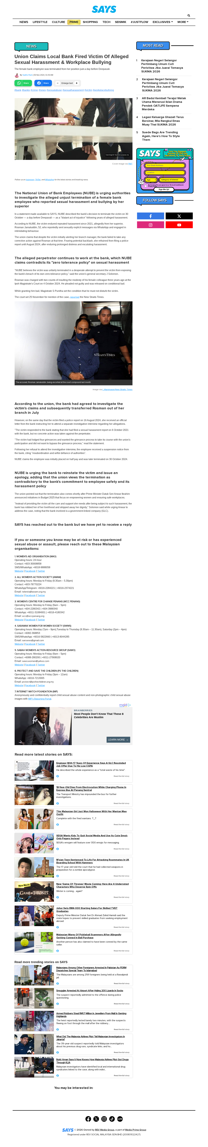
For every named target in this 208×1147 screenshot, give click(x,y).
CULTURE (58, 22)
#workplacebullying (103, 90)
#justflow (139, 22)
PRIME (74, 22)
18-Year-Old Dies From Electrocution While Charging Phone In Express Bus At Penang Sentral (91, 789)
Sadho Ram (27, 75)
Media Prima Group (135, 1129)
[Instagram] (104, 1119)
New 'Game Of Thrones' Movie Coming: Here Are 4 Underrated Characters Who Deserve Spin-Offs (92, 885)
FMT (130, 164)
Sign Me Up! (164, 189)
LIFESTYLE (40, 22)
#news (42, 90)
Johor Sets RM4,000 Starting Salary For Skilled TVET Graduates (87, 910)
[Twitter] (96, 1119)
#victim (88, 90)
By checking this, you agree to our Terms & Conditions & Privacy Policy (165, 185)
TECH (106, 22)
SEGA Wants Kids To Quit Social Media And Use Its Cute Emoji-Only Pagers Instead (92, 837)
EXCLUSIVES (161, 22)
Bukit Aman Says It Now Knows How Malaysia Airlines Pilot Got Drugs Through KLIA (92, 1061)
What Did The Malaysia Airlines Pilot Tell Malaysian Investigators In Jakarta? (90, 1038)
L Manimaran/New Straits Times (117, 390)
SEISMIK (120, 22)
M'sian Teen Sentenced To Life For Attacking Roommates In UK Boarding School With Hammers (92, 861)
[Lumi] (120, 1119)
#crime (34, 90)
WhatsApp (49, 180)
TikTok (38, 180)
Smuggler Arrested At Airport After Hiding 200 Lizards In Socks (89, 990)
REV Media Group (104, 1129)
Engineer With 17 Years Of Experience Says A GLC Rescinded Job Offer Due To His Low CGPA (91, 764)
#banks (26, 90)
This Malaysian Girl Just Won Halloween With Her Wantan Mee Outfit (91, 813)
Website (19, 571)
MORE (182, 22)
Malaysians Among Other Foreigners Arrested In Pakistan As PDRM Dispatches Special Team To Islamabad (91, 969)
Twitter (41, 571)
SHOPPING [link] (90, 22)
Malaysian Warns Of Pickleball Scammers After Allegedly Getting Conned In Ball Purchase (88, 936)
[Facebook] (88, 1119)
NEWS (23, 22)
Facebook (30, 571)
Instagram (30, 180)
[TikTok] (112, 1119)
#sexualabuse (54, 90)
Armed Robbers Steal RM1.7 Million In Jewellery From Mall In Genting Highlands (91, 1015)
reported (74, 297)
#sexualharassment (73, 90)
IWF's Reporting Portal (39, 699)
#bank (17, 90)
